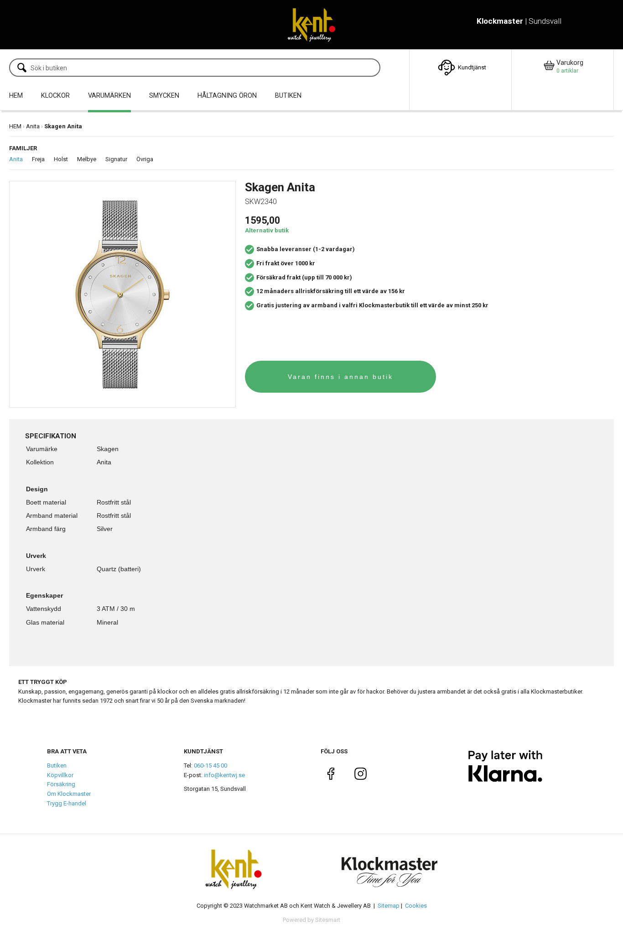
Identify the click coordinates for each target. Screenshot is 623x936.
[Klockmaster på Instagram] (360, 775)
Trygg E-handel (66, 803)
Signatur (116, 159)
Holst (61, 159)
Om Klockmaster (69, 793)
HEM (16, 96)
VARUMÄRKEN (109, 96)
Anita (33, 126)
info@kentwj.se (224, 775)
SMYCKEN (164, 96)
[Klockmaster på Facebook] (331, 775)
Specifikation (50, 436)
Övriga (144, 159)
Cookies (416, 905)
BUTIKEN (288, 96)
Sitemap (389, 905)
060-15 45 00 (210, 765)
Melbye (86, 159)
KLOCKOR (55, 96)
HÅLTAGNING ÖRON (227, 96)
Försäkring (61, 784)
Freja (38, 159)
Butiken (57, 765)
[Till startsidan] (311, 24)
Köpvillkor (60, 775)
